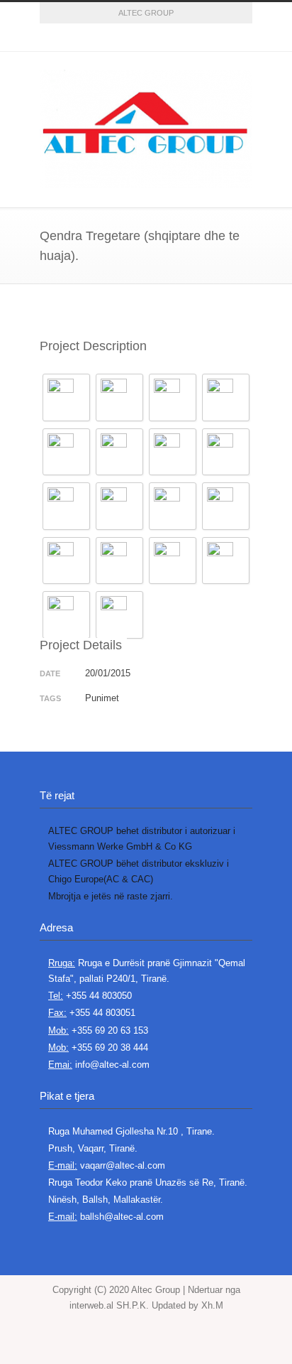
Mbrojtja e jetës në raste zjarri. (110, 896)
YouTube (203, 37)
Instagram (146, 37)
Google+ (117, 37)
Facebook (89, 37)
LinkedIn (174, 37)
